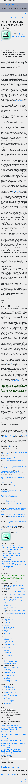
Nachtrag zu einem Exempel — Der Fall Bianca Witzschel (13, 548)
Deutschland (5, 545)
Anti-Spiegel (7, 622)
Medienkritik (10, 561)
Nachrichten (16, 561)
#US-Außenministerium (16, 38)
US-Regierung (7, 678)
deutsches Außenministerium (11, 667)
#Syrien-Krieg (14, 36)
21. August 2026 (5, 747)
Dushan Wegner (7, 628)
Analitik (5, 621)
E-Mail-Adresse (5, 758)
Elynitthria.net (7, 631)
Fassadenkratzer (8, 635)
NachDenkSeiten (8, 647)
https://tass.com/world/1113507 (14, 503)
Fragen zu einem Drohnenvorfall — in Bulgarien (14, 566)
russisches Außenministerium (11, 670)
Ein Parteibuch (7, 649)
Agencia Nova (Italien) (9, 686)
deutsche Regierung (8, 669)
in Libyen (17, 379)
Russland (20, 17)
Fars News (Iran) (8, 690)
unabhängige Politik (14, 397)
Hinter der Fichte (8, 638)
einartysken (6, 630)
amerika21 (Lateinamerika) (10, 689)
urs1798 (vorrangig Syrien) (10, 661)
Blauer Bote (6, 625)
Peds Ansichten (14, 4)
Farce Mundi (7, 633)
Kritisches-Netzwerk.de (9, 641)
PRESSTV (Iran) (7, 697)
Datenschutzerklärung (20, 779)
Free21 (5, 636)
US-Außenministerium (9, 675)
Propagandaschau (8, 655)
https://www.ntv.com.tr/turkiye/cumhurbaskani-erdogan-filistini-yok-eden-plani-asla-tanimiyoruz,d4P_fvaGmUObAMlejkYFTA (14, 495)
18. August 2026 (5, 755)
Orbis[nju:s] (6, 650)
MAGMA (6, 642)
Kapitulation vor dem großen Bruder (8, 531)
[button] (25, 13)
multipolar (6, 646)
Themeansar (5, 776)
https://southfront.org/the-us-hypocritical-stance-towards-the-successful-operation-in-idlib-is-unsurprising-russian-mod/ (13, 457)
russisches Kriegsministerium (11, 672)
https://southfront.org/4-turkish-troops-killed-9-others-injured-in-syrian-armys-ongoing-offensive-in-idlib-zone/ (14, 518)
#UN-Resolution (22, 36)
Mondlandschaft (18, 100)
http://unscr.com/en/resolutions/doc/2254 (15, 460)
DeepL (10, 446)
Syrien (23, 17)
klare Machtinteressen (9, 363)
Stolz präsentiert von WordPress (9, 774)
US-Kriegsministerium (9, 677)
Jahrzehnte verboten (16, 380)
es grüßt (8, 193)
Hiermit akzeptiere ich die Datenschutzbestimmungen (8, 761)
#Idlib (18, 33)
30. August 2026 (5, 731)
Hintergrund (6, 639)
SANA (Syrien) (7, 698)
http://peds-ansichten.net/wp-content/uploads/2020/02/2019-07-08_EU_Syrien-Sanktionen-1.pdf (13, 477)
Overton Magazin (8, 652)
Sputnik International (9, 701)
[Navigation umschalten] (26, 15)
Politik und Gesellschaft (12, 17)
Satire (10, 563)
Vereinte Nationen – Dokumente (11, 681)
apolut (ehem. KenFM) (9, 627)
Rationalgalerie (7, 658)
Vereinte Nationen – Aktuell (10, 680)
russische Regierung (8, 674)
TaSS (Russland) (8, 703)
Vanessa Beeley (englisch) (10, 663)
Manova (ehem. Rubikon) (10, 644)
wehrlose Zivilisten (16, 191)
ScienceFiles (7, 660)
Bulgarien (4, 561)
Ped (15, 31)
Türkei (2, 19)
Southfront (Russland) (9, 700)
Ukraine (13, 563)
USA (5, 19)
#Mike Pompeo (22, 34)
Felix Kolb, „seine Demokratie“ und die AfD (13, 556)
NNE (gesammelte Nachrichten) (11, 695)
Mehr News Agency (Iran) (10, 692)
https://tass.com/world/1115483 (14, 505)
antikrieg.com (7, 624)
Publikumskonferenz (9, 657)
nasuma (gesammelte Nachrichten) (12, 694)
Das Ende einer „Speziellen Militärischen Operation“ (11, 752)
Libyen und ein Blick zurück (6, 529)
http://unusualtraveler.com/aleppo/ (11, 526)
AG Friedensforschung (9, 619)
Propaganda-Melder (8, 653)
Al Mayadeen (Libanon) (9, 687)
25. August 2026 (5, 738)
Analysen (3, 17)
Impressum (23, 781)
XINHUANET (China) (9, 705)
